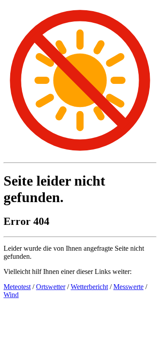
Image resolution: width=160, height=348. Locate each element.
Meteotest (17, 286)
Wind (11, 294)
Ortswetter (50, 286)
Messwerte (128, 286)
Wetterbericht (89, 286)
